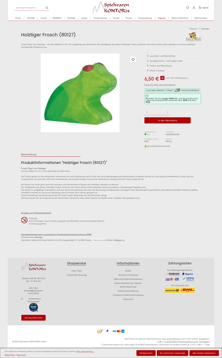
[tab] (50, 154)
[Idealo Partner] (33, 307)
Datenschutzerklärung (128, 291)
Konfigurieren (146, 353)
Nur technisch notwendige (172, 353)
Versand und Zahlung (128, 275)
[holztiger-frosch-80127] (80, 93)
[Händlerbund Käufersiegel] (33, 300)
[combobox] (29, 8)
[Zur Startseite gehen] (111, 8)
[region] (80, 93)
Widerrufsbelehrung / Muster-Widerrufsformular (128, 285)
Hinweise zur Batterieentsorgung (128, 295)
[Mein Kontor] (194, 8)
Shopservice (76, 263)
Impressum (128, 299)
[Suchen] (47, 8)
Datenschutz (10, 355)
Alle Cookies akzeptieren (204, 353)
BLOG (128, 271)
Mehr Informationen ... (85, 351)
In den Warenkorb (167, 120)
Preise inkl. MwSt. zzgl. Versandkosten (160, 85)
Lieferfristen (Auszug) (76, 275)
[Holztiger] (193, 36)
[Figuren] (162, 18)
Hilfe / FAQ (76, 271)
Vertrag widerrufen (33, 318)
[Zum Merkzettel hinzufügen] (133, 59)
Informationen (128, 263)
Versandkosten (173, 339)
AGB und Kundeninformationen (128, 279)
